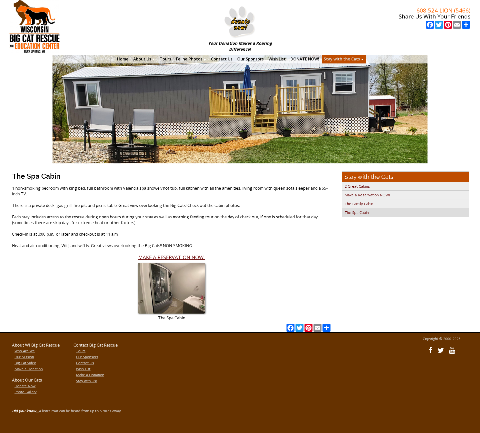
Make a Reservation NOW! (367, 194)
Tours (81, 351)
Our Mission (24, 357)
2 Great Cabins (357, 186)
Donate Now (25, 386)
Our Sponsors (87, 357)
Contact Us (85, 363)
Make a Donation (28, 369)
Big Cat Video (25, 363)
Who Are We (24, 351)
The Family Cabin (358, 203)
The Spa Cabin (356, 212)
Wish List (83, 369)
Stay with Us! (86, 381)
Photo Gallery (25, 392)
